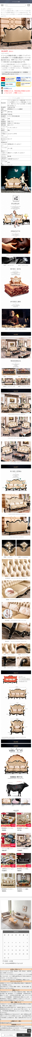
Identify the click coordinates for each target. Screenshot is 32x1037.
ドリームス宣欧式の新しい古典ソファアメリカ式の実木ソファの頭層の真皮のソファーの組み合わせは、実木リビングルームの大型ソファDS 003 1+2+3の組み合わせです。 (16, 13)
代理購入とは (8, 88)
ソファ (9, 9)
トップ (3, 9)
